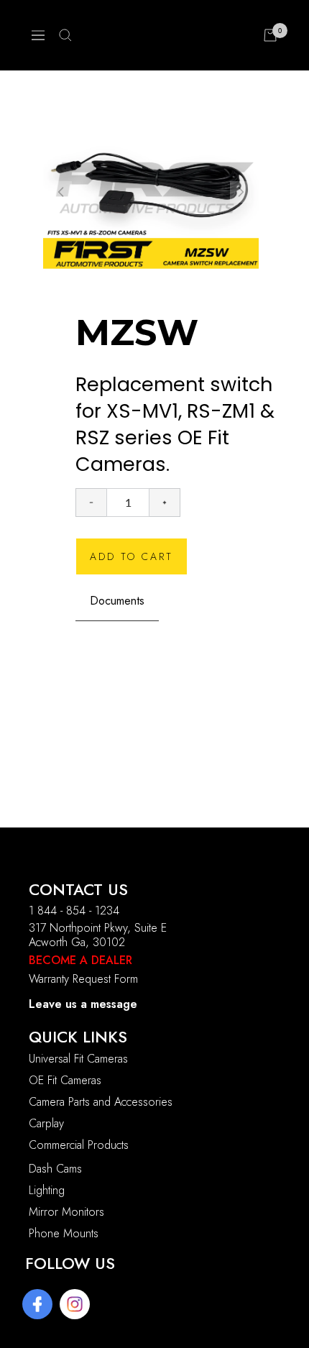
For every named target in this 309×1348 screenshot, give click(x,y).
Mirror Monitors (66, 1211)
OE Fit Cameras (65, 1080)
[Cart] (270, 35)
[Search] (65, 35)
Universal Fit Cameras (78, 1058)
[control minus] (90, 502)
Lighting (47, 1190)
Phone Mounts (63, 1233)
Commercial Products (79, 1145)
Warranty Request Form (83, 979)
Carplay (46, 1123)
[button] (241, 192)
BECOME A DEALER (80, 960)
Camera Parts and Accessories (100, 1101)
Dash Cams (55, 1168)
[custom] (37, 1304)
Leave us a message (83, 1004)
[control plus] (164, 502)
